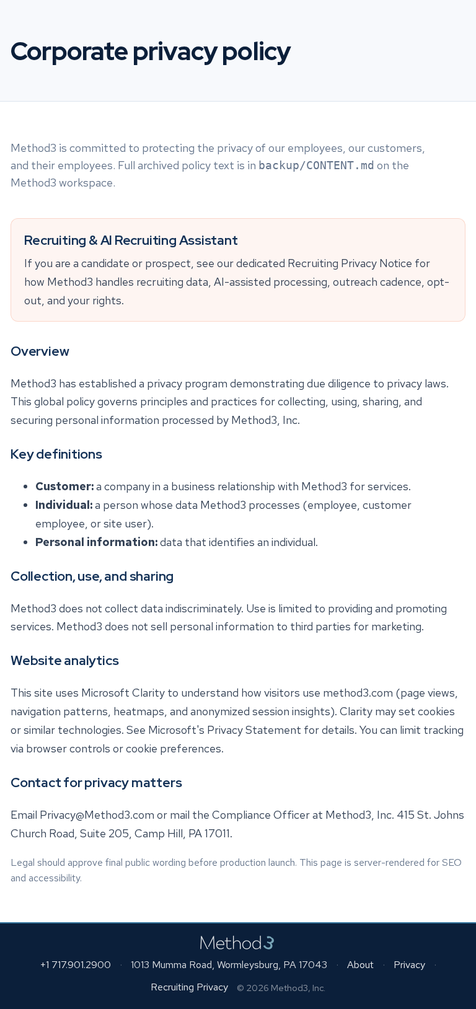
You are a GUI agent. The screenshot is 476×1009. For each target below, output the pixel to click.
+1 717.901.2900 (75, 964)
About (360, 964)
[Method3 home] (238, 943)
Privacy (409, 964)
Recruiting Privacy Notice (350, 263)
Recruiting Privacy (189, 987)
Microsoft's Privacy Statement (224, 730)
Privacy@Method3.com (97, 815)
